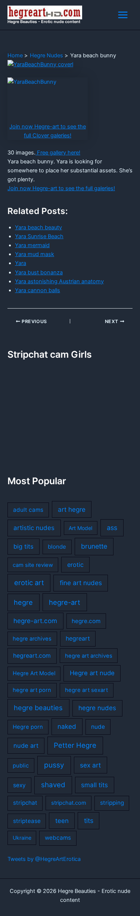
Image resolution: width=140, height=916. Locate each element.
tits (88, 820)
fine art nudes (81, 583)
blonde (57, 546)
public (21, 765)
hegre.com (86, 621)
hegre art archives (88, 655)
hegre (23, 602)
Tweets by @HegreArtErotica (44, 859)
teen (62, 820)
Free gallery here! (57, 152)
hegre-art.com (35, 621)
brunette (94, 546)
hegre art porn (32, 690)
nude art (25, 745)
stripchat (25, 802)
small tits (94, 785)
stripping (112, 802)
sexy (19, 785)
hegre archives (32, 638)
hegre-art (64, 602)
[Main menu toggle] (123, 15)
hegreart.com (32, 655)
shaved (53, 785)
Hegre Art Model (34, 673)
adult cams (28, 509)
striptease (27, 820)
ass (112, 528)
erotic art (29, 582)
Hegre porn (28, 727)
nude (98, 726)
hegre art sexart (86, 690)
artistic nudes (34, 528)
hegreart (78, 638)
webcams (58, 837)
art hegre (71, 509)
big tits (23, 546)
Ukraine (22, 837)
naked (66, 726)
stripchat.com (68, 802)
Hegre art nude (92, 673)
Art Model (80, 528)
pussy (54, 765)
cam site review (33, 565)
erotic (75, 564)
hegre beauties (38, 707)
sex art (90, 765)
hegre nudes (97, 708)
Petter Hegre (75, 745)
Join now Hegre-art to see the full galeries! (61, 188)
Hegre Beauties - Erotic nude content (43, 21)
